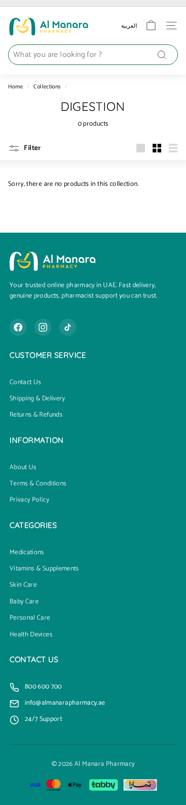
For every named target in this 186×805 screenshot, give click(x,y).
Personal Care (30, 618)
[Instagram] (43, 327)
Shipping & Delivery (37, 399)
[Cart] (151, 25)
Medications (27, 552)
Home (15, 86)
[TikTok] (67, 327)
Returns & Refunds (36, 415)
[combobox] (93, 54)
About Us (23, 467)
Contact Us (25, 382)
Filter (31, 148)
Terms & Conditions (38, 484)
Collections (47, 86)
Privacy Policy (29, 500)
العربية (129, 25)
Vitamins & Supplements (44, 569)
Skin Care (23, 585)
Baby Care (24, 602)
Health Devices (31, 635)
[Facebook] (18, 327)
